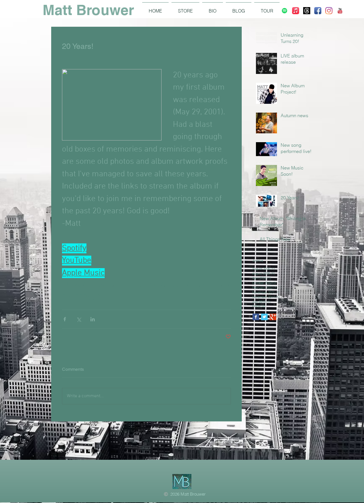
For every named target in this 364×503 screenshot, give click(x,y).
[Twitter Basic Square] (264, 317)
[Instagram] (328, 10)
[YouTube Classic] (340, 10)
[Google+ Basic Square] (273, 317)
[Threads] (306, 10)
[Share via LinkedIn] (92, 319)
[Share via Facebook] (64, 319)
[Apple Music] (295, 10)
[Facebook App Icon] (317, 10)
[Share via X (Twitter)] (78, 319)
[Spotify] (284, 10)
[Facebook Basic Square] (256, 317)
